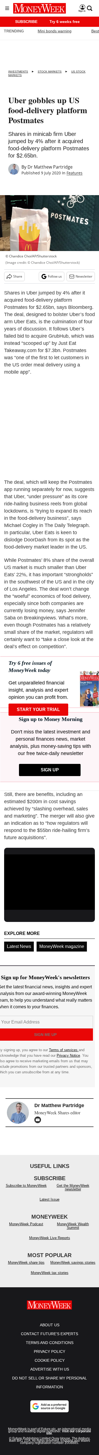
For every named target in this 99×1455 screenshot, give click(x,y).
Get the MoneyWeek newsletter (73, 1187)
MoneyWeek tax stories (49, 1273)
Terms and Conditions (49, 1342)
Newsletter (84, 276)
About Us (49, 1325)
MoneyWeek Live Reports (49, 1238)
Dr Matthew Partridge (50, 167)
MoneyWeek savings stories (72, 1262)
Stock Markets (50, 71)
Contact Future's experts (49, 1334)
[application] (49, 880)
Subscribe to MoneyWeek (26, 1185)
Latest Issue (49, 1199)
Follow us (55, 276)
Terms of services (64, 1050)
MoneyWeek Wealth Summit (73, 1226)
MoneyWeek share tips (26, 1262)
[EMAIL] (39, 1119)
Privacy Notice (68, 1055)
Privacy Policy (49, 1351)
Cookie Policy (50, 1360)
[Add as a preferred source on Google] (49, 1406)
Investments (18, 71)
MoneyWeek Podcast (26, 1224)
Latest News (19, 946)
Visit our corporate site (68, 1432)
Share (17, 276)
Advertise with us (49, 1369)
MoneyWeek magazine (61, 946)
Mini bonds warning (55, 31)
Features (74, 172)
